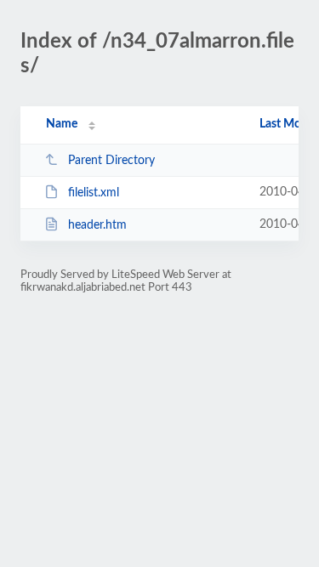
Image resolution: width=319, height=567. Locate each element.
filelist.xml (93, 193)
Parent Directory (111, 161)
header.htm (97, 225)
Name (61, 124)
